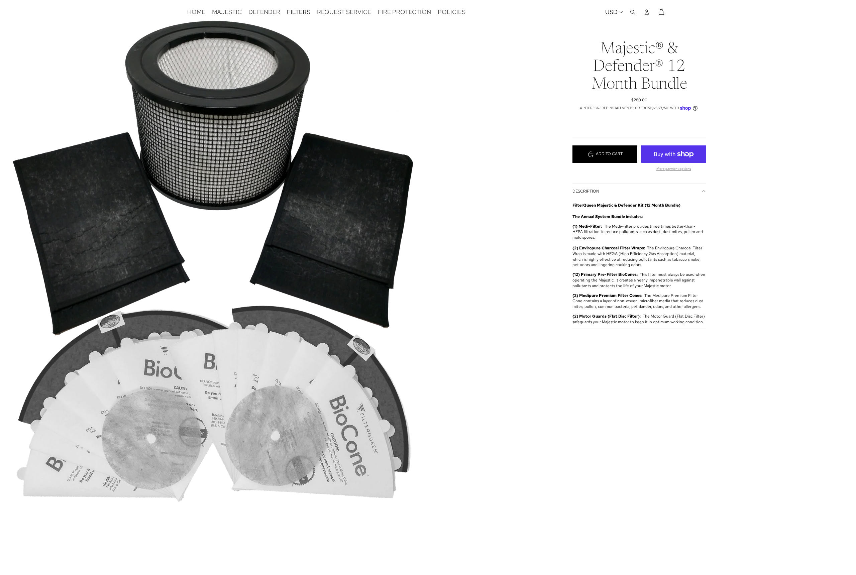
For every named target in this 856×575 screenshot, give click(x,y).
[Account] (646, 12)
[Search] (632, 12)
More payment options (673, 168)
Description (585, 191)
